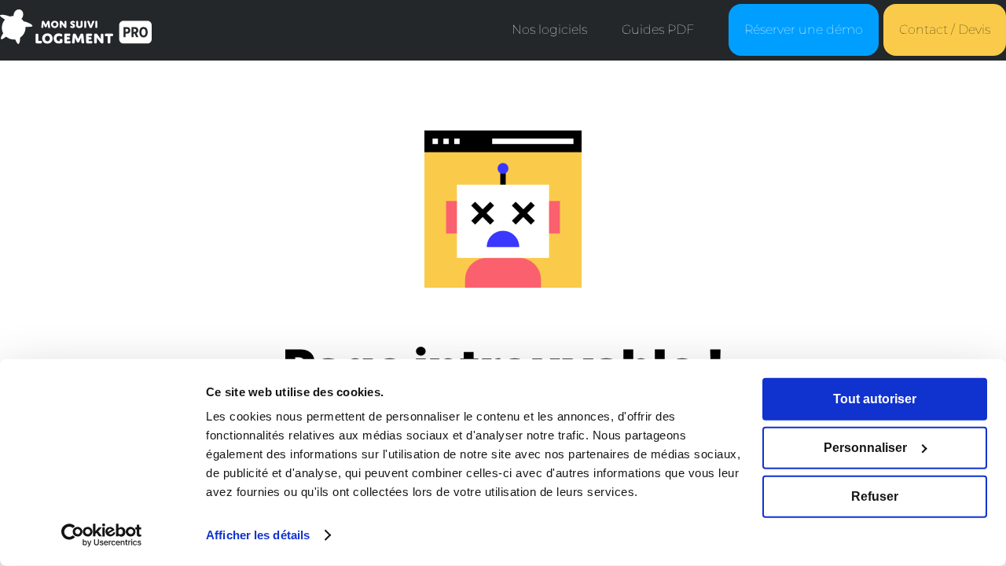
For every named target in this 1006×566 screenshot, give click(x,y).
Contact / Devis (944, 29)
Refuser (874, 496)
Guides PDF (658, 29)
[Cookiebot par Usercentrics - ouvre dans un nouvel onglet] (102, 535)
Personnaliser (865, 447)
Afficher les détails (258, 535)
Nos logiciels (549, 29)
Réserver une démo (803, 29)
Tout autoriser (874, 399)
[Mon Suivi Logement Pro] (76, 36)
